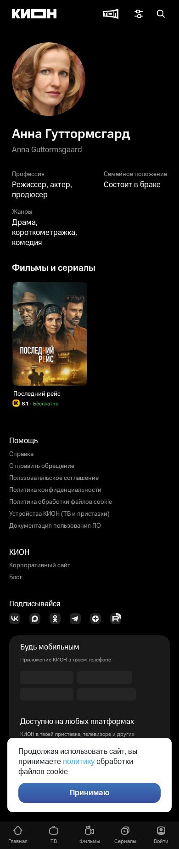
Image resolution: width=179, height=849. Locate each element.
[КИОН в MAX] (37, 618)
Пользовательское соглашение (54, 478)
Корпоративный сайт (39, 565)
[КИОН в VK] (17, 618)
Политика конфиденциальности (55, 490)
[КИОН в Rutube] (118, 618)
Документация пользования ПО (55, 526)
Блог (15, 577)
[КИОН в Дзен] (98, 618)
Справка (21, 454)
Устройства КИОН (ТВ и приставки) (59, 514)
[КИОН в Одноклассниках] (58, 618)
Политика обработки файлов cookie (60, 502)
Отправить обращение (41, 466)
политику (79, 761)
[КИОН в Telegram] (78, 618)
